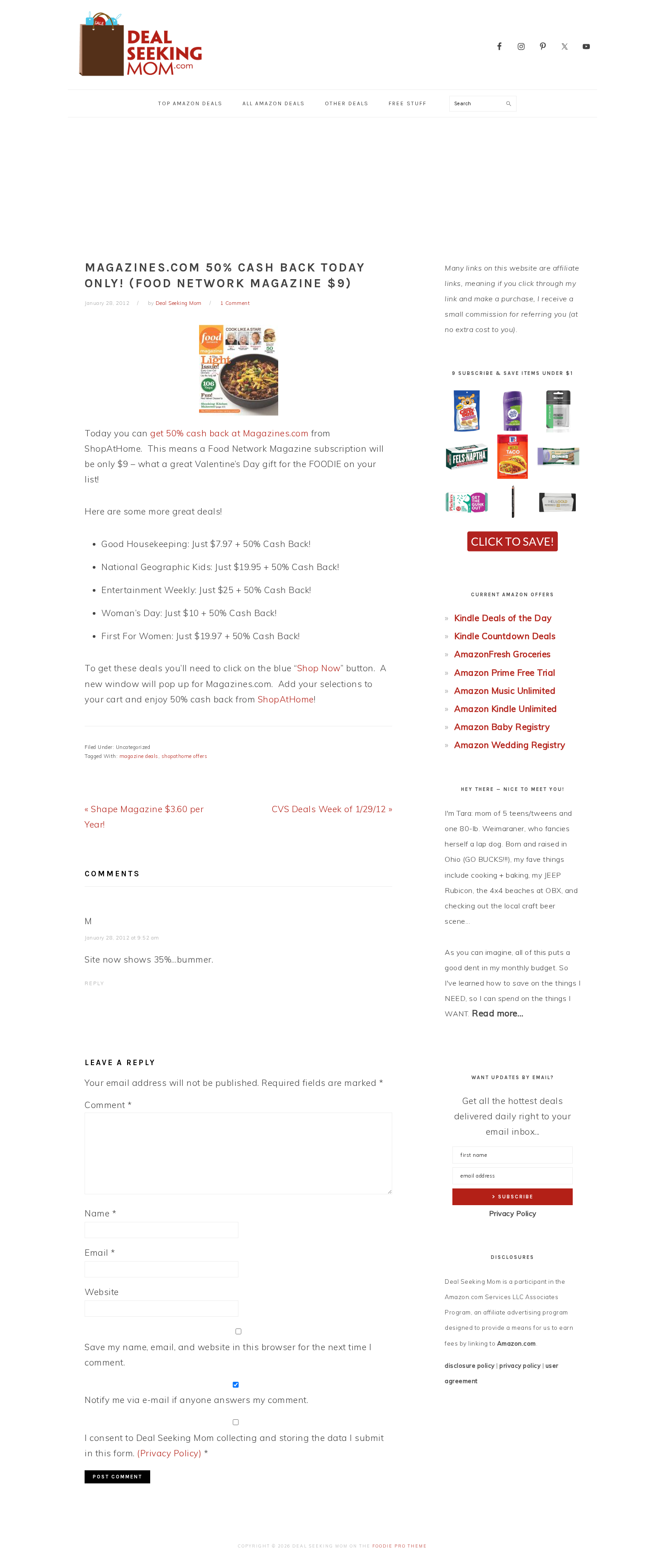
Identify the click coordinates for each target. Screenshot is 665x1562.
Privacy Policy (513, 1213)
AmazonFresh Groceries (502, 654)
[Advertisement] (332, 185)
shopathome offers (185, 756)
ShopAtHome (286, 699)
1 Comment (235, 303)
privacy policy (520, 1365)
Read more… (497, 1013)
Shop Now (319, 668)
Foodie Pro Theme (399, 1545)
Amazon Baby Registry (502, 726)
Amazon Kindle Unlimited (505, 708)
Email (100, 1252)
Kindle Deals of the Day (503, 618)
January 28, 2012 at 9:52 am (122, 938)
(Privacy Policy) (169, 1453)
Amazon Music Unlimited (505, 690)
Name (100, 1213)
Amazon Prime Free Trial (505, 672)
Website (102, 1291)
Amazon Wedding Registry (509, 744)
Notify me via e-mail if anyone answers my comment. (196, 1399)
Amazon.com (516, 1343)
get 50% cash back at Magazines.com (229, 433)
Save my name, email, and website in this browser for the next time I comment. (228, 1355)
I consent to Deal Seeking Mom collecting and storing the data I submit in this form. (234, 1445)
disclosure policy (470, 1365)
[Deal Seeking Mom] (140, 79)
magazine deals (138, 756)
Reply (94, 983)
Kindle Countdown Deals (505, 636)
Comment (108, 1104)
